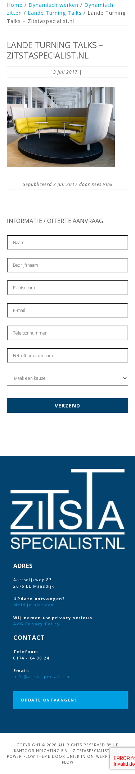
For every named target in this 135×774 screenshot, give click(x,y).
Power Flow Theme (28, 756)
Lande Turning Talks (55, 12)
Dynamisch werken (53, 4)
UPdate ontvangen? (49, 700)
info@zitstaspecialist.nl (42, 676)
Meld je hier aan (33, 604)
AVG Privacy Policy (36, 623)
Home (15, 4)
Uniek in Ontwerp (87, 756)
